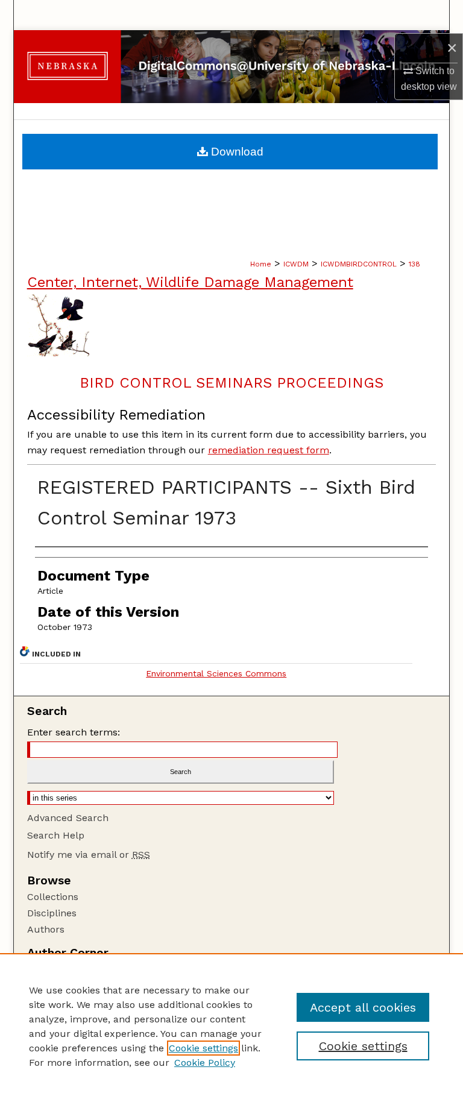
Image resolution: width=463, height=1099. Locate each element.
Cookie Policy (204, 1062)
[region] (231, 1026)
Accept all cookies (363, 1007)
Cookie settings (203, 1048)
